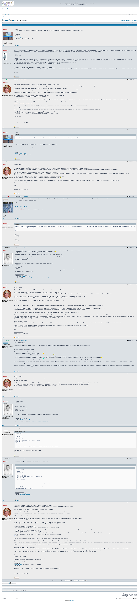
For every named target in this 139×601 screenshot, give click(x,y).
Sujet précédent (128, 22)
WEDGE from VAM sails (21, 206)
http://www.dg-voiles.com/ (20, 37)
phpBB (66, 599)
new (16, 14)
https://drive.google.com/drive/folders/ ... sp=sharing (25, 103)
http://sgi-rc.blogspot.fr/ (25, 276)
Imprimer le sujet (5, 22)
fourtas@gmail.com (18, 564)
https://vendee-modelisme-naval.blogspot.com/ (39, 277)
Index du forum (4, 14)
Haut (3, 45)
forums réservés (11, 14)
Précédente (128, 20)
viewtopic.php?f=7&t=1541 (19, 344)
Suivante (135, 20)
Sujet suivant (134, 22)
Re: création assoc (25, 26)
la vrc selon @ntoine (20, 208)
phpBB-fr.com (72, 600)
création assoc (7, 17)
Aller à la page (123, 20)
